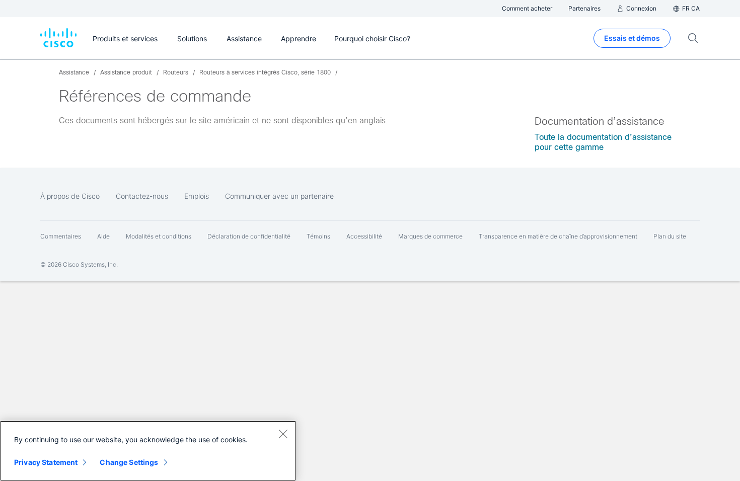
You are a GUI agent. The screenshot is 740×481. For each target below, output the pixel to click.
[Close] (283, 434)
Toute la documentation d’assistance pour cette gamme (603, 142)
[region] (148, 451)
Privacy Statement (46, 462)
